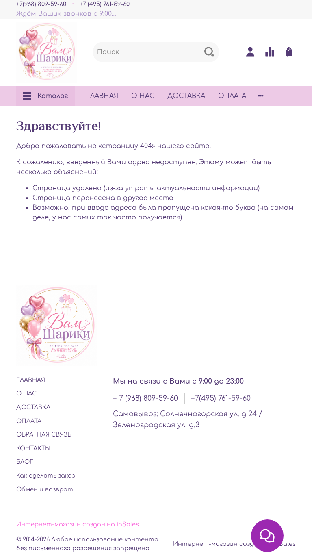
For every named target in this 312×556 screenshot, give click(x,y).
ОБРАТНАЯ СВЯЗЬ (44, 434)
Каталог (52, 96)
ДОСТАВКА (186, 96)
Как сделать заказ (45, 475)
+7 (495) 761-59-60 (105, 4)
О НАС (142, 96)
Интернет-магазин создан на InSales (234, 544)
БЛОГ (24, 461)
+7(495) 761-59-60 (221, 398)
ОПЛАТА (232, 96)
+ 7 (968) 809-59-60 (145, 398)
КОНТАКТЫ (33, 448)
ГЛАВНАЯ (102, 96)
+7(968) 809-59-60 (41, 4)
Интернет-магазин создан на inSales (77, 524)
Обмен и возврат (44, 489)
